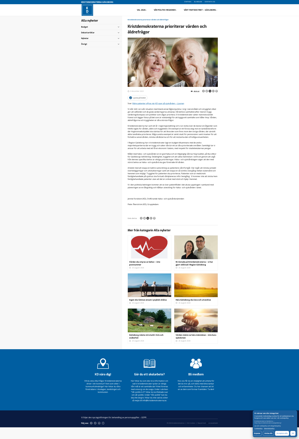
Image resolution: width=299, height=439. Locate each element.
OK (293, 433)
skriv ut (196, 91)
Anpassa (257, 433)
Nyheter (85, 38)
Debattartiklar (87, 32)
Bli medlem (198, 2)
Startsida (187, 2)
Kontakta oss (210, 2)
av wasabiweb (213, 423)
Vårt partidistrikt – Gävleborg (200, 10)
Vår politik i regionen (165, 10)
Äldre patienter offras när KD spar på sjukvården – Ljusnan (158, 103)
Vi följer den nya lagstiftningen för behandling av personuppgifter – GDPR (113, 417)
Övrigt (84, 44)
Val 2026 (141, 10)
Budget (84, 27)
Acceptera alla (282, 433)
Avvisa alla (268, 433)
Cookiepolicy (258, 428)
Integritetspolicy (269, 428)
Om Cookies (191, 423)
